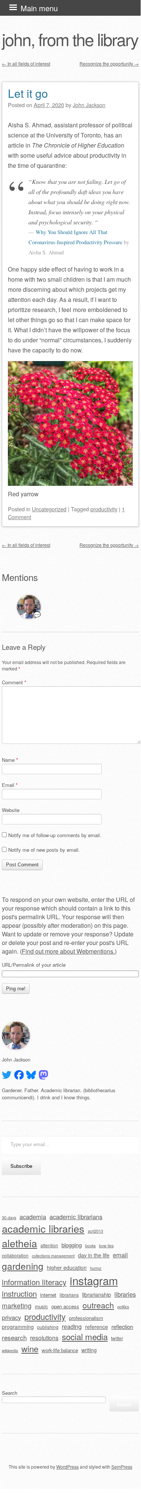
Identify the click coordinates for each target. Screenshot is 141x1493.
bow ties (106, 1245)
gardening (23, 1265)
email (120, 1254)
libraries (125, 1294)
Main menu (39, 8)
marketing (17, 1305)
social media (85, 1336)
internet (48, 1294)
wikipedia (10, 1350)
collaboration (15, 1255)
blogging (72, 1245)
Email (10, 784)
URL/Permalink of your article (34, 964)
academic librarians (76, 1216)
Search (9, 1392)
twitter (117, 1338)
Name (10, 759)
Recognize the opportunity (109, 63)
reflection (122, 1326)
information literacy (34, 1282)
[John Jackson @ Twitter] (7, 1075)
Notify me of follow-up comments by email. (54, 835)
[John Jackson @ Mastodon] (43, 1075)
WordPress (67, 1466)
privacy (11, 1317)
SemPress (121, 1466)
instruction (19, 1293)
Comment (14, 682)
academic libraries (43, 1228)
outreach (98, 1305)
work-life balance (60, 1350)
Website (11, 810)
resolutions (44, 1337)
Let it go (28, 93)
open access (65, 1306)
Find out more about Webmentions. (68, 951)
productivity (103, 509)
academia (33, 1216)
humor (96, 1268)
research (14, 1337)
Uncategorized (49, 509)
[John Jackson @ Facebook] (19, 1075)
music (41, 1306)
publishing (47, 1327)
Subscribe (21, 1165)
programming (18, 1326)
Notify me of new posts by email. (44, 849)
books (90, 1245)
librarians (69, 1294)
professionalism (86, 1317)
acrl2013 (95, 1231)
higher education (67, 1267)
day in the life (94, 1255)
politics (123, 1306)
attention (49, 1245)
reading (72, 1326)
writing (89, 1350)
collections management (53, 1256)
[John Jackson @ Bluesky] (31, 1075)
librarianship (96, 1294)
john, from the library (70, 39)
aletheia (19, 1243)
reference (96, 1326)
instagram (94, 1280)
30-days (9, 1217)
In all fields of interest (26, 63)
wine (29, 1348)
